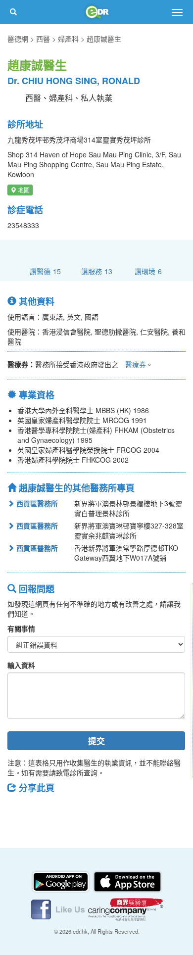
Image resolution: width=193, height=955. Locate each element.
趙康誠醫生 (104, 39)
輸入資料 (21, 665)
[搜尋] (13, 12)
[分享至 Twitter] (45, 810)
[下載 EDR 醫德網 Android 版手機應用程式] (61, 881)
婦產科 (68, 39)
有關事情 (21, 628)
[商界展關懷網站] (125, 908)
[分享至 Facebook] (19, 810)
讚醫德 (45, 271)
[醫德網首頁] (96, 12)
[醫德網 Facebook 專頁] (59, 908)
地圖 (23, 190)
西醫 (43, 39)
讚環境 (148, 271)
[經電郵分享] (96, 810)
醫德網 (17, 39)
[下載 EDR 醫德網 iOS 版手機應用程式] (127, 881)
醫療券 (135, 364)
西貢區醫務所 (36, 503)
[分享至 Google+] (71, 810)
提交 (96, 741)
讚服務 (96, 271)
